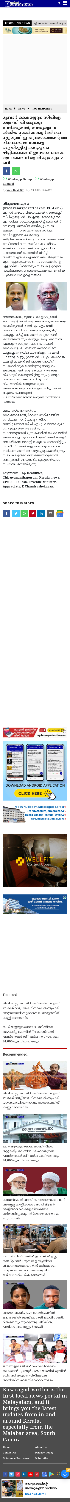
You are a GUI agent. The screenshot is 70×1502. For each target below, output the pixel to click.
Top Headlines (42, 109)
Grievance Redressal (16, 1458)
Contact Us (9, 1452)
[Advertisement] (35, 69)
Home (8, 109)
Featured (10, 995)
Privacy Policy (44, 1452)
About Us (41, 1447)
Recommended (15, 1055)
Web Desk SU (15, 190)
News (21, 109)
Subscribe (41, 1458)
